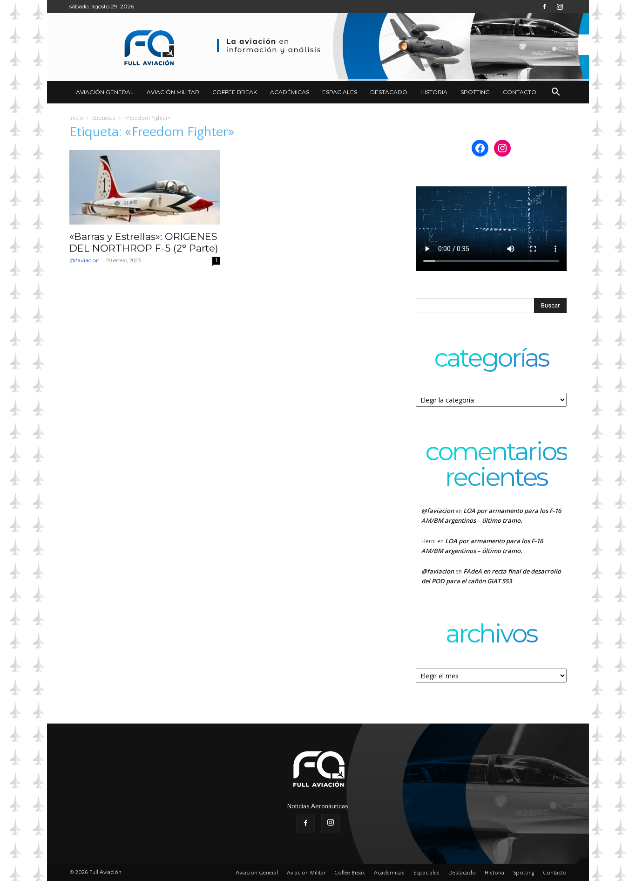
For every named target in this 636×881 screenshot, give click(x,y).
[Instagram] (560, 6)
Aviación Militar (173, 92)
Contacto (519, 92)
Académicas (289, 92)
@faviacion (84, 260)
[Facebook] (544, 6)
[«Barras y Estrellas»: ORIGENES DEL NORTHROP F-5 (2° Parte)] (144, 187)
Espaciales (339, 92)
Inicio (76, 118)
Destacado (388, 92)
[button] (555, 93)
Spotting (475, 92)
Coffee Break (234, 92)
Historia (433, 92)
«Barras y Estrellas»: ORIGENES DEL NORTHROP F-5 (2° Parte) (143, 242)
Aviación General (105, 92)
